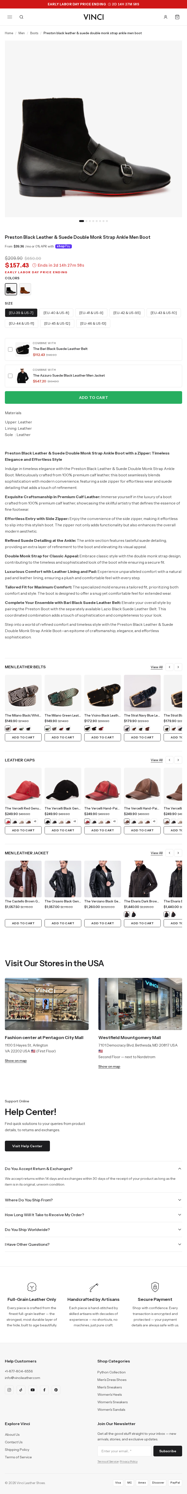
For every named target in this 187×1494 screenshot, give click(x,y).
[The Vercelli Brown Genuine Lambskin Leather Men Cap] (28, 821)
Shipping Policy (17, 1449)
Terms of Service (18, 1457)
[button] (93, 349)
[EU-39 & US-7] (21, 313)
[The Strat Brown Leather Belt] (134, 728)
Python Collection (111, 1372)
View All (157, 667)
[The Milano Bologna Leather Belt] (28, 728)
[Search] (21, 17)
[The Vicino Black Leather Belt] (87, 728)
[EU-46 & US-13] (93, 323)
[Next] (178, 667)
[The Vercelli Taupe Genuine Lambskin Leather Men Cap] (21, 821)
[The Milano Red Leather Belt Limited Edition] (15, 728)
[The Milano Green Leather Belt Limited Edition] (21, 728)
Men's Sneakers (109, 1387)
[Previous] (169, 667)
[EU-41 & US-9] (91, 313)
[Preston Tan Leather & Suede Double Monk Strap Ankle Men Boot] (25, 289)
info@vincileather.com (22, 1378)
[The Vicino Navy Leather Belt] (94, 728)
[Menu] (10, 17)
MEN (22, 33)
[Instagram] (9, 1390)
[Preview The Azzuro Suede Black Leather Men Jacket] (22, 376)
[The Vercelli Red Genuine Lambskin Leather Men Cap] (8, 821)
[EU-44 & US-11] (21, 323)
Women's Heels (109, 1394)
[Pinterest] (56, 1390)
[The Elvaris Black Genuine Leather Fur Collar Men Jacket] (134, 914)
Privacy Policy (129, 1461)
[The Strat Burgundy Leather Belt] (147, 728)
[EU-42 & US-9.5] (126, 313)
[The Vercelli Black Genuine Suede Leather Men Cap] (47, 821)
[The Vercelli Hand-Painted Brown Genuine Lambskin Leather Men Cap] (127, 821)
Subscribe (167, 1451)
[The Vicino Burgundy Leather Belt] (101, 728)
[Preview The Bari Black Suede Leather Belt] (22, 349)
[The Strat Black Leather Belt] (140, 728)
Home (9, 33)
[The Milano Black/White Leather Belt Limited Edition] (8, 728)
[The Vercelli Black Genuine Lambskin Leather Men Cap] (15, 821)
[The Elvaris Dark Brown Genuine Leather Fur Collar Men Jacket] (127, 914)
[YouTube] (32, 1390)
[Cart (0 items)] (177, 17)
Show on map (16, 1060)
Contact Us (13, 1442)
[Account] (165, 17)
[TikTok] (21, 1390)
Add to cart (93, 397)
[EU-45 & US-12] (57, 323)
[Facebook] (44, 1390)
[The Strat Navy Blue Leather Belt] (127, 728)
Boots (34, 33)
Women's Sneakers (112, 1402)
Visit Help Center (27, 1146)
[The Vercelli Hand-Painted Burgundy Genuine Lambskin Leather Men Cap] (87, 821)
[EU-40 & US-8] (56, 313)
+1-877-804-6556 (19, 1371)
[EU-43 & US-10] (164, 313)
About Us (12, 1434)
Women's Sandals (111, 1409)
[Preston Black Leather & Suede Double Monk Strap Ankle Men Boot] (11, 289)
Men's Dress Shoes (111, 1380)
